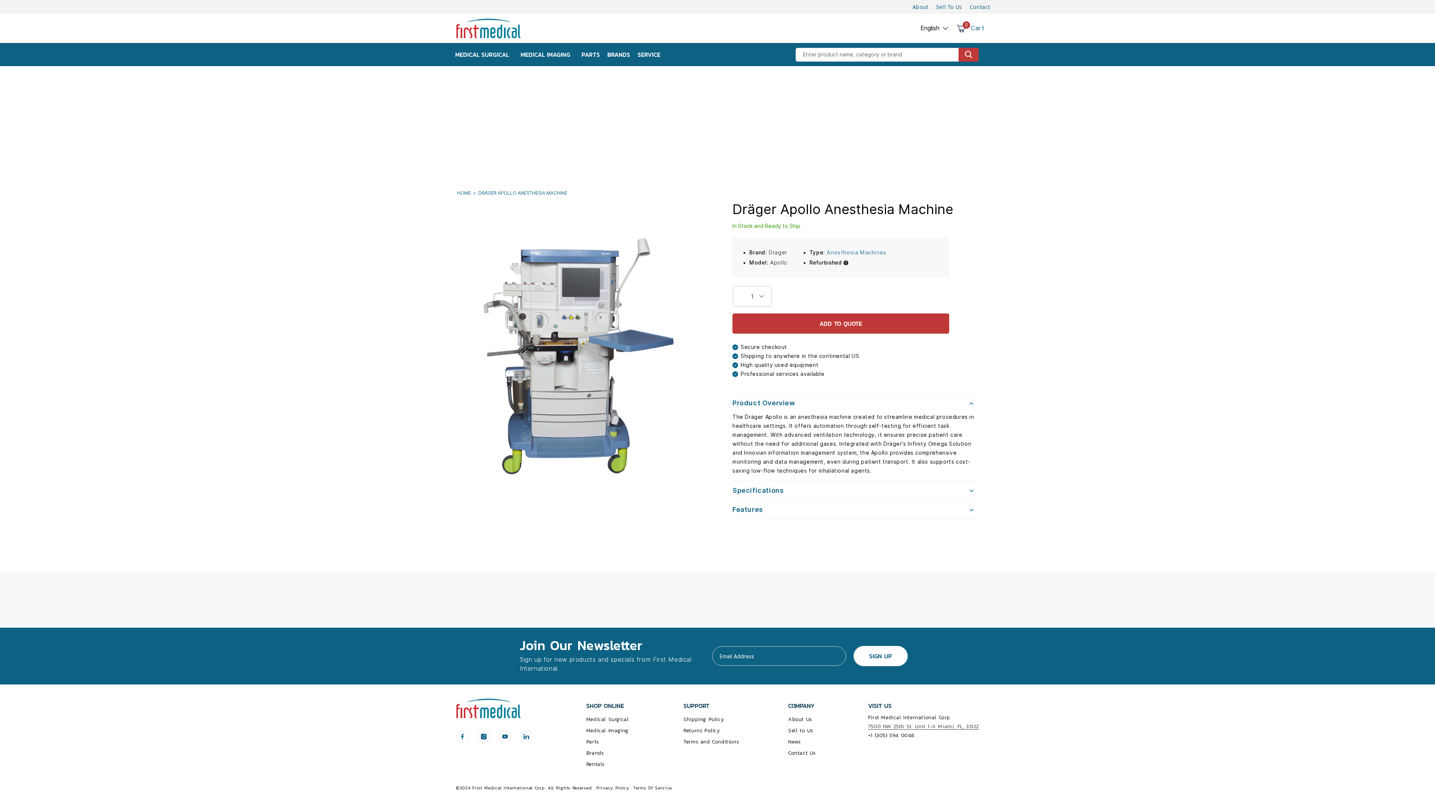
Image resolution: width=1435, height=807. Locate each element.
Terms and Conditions (711, 742)
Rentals (595, 764)
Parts (592, 742)
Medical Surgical (607, 719)
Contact (980, 6)
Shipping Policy (703, 719)
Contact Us (802, 753)
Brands (595, 753)
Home (464, 193)
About (921, 6)
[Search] (969, 55)
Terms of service (652, 788)
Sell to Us (800, 731)
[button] (855, 403)
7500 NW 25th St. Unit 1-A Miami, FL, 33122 (923, 726)
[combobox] (887, 55)
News (794, 742)
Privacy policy (612, 788)
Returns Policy (701, 731)
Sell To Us (949, 6)
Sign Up (880, 656)
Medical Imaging (607, 731)
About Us (800, 719)
